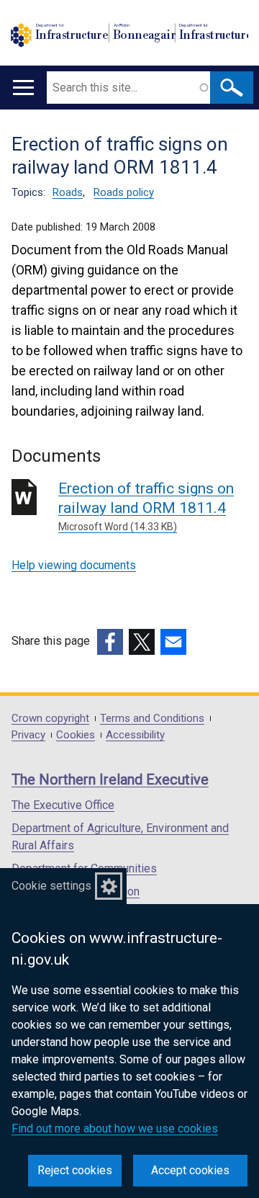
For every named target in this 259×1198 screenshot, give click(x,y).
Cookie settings (51, 886)
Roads (68, 192)
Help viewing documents (74, 565)
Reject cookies (74, 1170)
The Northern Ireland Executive (110, 779)
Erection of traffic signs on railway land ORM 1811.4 (146, 506)
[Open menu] (23, 87)
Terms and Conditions (152, 718)
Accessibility (135, 735)
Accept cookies (190, 1170)
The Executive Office (63, 805)
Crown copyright (50, 718)
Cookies (75, 735)
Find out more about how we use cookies (115, 1128)
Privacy (28, 735)
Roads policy (124, 192)
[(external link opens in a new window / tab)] (110, 642)
